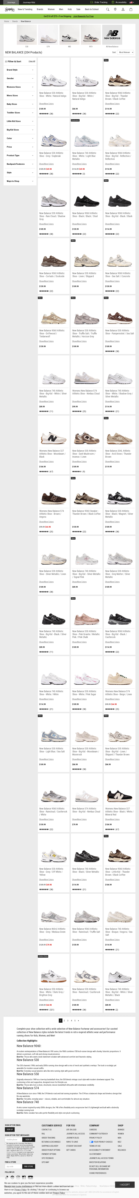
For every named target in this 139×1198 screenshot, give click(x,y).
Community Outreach (98, 1134)
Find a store (10, 1162)
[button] (131, 2)
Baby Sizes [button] (12, 104)
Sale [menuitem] (78, 9)
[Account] (124, 9)
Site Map (45, 1162)
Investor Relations (97, 1162)
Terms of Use (95, 1146)
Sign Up (10, 1129)
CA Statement (95, 1154)
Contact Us (47, 1130)
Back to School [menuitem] (92, 9)
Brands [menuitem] (40, 9)
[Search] (108, 9)
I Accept (125, 1184)
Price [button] (9, 147)
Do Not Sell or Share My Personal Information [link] (99, 1167)
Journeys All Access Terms (101, 1158)
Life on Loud (71, 1130)
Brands (121, 1130)
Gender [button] (10, 78)
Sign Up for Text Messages (17, 1135)
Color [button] (9, 138)
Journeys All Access (75, 1134)
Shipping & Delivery (50, 1146)
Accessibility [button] (121, 2)
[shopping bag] (131, 9)
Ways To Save (72, 1142)
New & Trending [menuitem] (25, 9)
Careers (93, 1130)
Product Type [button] (13, 155)
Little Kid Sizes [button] (14, 121)
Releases (122, 1150)
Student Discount (74, 1146)
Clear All (32, 61)
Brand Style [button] (12, 70)
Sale (120, 1146)
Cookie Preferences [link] (97, 1173)
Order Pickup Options (51, 1150)
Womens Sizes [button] (14, 87)
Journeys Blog (72, 1138)
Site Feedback (47, 1158)
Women (121, 1134)
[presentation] (25, 9)
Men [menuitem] (61, 9)
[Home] (10, 9)
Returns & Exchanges (51, 1142)
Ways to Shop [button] (13, 181)
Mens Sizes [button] (12, 95)
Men (119, 1138)
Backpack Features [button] (16, 164)
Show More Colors (46, 104)
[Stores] (115, 9)
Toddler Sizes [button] (13, 113)
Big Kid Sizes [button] (13, 130)
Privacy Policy (95, 1138)
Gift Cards (71, 1150)
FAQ (43, 1134)
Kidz (119, 1142)
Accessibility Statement (99, 1150)
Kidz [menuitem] (70, 9)
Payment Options (49, 1154)
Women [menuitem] (51, 9)
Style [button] (9, 173)
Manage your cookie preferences (18, 1186)
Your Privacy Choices (103, 1142)
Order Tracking (100, 2)
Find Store (28, 1166)
